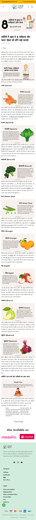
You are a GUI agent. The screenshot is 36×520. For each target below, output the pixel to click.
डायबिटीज (28, 188)
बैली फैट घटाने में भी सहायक (17, 117)
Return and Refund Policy (10, 494)
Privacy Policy (7, 497)
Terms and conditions (9, 489)
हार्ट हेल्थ (7, 258)
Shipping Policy (7, 492)
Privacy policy (31, 515)
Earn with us (6, 480)
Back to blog (19, 422)
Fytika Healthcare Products (12, 514)
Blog (4, 477)
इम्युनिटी (11, 255)
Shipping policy (23, 517)
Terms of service (14, 517)
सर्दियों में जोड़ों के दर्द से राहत (25, 59)
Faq (4, 499)
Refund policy (23, 515)
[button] (3, 7)
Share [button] (4, 48)
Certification (6, 475)
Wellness (5, 472)
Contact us (6, 502)
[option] (9, 436)
